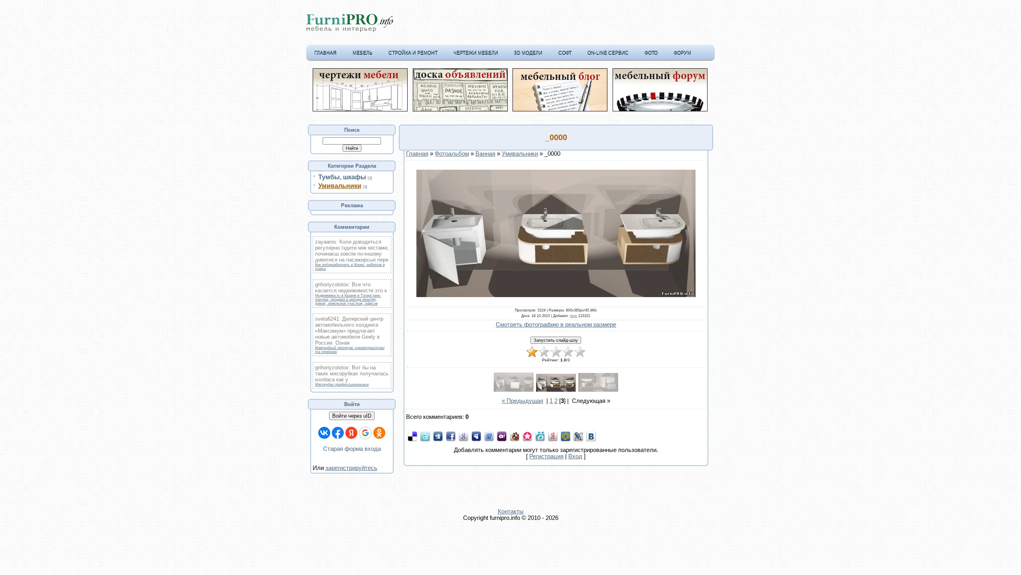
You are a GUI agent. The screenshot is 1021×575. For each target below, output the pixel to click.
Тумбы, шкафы (342, 177)
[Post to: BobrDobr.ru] (514, 436)
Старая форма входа (352, 449)
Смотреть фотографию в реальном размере (556, 324)
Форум (682, 53)
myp (573, 316)
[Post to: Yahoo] (501, 436)
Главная (325, 53)
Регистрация (546, 456)
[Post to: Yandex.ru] (552, 436)
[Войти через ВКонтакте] (324, 433)
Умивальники (339, 185)
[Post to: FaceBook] (450, 436)
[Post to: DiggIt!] (438, 436)
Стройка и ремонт (413, 53)
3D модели (528, 53)
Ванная (485, 154)
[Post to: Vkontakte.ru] (591, 436)
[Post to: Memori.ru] (527, 436)
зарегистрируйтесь (351, 468)
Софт (565, 53)
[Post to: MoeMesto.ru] (540, 436)
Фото (651, 53)
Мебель (363, 53)
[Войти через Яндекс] (351, 433)
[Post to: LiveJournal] (578, 436)
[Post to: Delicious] (412, 436)
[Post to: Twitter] (425, 436)
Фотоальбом (452, 154)
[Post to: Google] (463, 436)
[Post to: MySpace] (476, 436)
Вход (575, 456)
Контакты (511, 511)
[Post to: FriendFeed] (489, 436)
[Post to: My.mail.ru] (565, 436)
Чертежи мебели (475, 53)
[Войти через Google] (365, 432)
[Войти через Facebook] (338, 433)
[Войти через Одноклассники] (379, 433)
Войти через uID (351, 416)
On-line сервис (608, 53)
